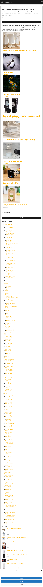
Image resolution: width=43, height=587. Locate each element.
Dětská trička (8, 419)
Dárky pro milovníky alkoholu (10, 279)
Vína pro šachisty (8, 449)
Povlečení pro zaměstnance (10, 513)
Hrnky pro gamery (8, 410)
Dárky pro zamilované (9, 300)
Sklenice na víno (10, 257)
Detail (7, 52)
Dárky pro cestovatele (9, 277)
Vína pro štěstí (8, 356)
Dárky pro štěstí (7, 334)
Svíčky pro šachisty (8, 445)
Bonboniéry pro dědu (9, 377)
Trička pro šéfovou (8, 470)
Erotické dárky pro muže (10, 303)
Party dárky (7, 314)
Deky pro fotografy (8, 396)
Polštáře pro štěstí (8, 344)
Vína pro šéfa (7, 460)
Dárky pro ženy (6, 291)
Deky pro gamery (8, 409)
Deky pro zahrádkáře (9, 495)
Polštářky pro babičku (9, 366)
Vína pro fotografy (8, 406)
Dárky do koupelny (8, 228)
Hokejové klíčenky (8, 426)
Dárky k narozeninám (9, 270)
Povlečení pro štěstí (8, 346)
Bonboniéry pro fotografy (9, 395)
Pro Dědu (5, 376)
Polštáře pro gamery (9, 413)
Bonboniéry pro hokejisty (9, 423)
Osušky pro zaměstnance (10, 511)
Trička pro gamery (8, 417)
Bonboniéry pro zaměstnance (10, 505)
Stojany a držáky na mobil (11, 322)
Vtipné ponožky (8, 332)
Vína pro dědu (7, 392)
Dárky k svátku (8, 273)
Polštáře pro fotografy (9, 400)
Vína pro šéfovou (8, 472)
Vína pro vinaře (8, 490)
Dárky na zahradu (8, 230)
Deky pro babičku (8, 362)
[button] (41, 570)
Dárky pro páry (6, 290)
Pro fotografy (6, 393)
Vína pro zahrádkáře (8, 502)
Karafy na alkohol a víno (10, 250)
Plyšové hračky (9, 286)
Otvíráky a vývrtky (9, 253)
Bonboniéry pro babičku (9, 359)
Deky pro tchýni (8, 476)
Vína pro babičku (8, 375)
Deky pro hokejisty (8, 425)
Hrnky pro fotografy (8, 397)
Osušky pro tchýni (8, 479)
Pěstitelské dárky (8, 316)
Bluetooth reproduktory (10, 320)
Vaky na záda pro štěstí (9, 354)
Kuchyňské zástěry (9, 251)
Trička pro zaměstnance (9, 519)
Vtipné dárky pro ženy (10, 330)
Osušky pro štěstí (8, 343)
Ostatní (6, 342)
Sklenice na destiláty (11, 256)
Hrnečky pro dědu (8, 382)
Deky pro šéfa (7, 453)
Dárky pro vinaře (8, 281)
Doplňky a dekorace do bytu (10, 237)
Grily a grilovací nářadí (10, 233)
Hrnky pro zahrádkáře (9, 496)
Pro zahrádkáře (7, 492)
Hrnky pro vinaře (8, 486)
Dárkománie (4, 1)
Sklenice (7, 254)
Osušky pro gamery (8, 412)
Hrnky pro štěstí (8, 340)
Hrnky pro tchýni (8, 478)
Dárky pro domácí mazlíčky (10, 236)
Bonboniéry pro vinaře (9, 483)
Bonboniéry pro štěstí (9, 337)
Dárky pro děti (6, 283)
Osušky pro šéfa (8, 456)
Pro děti (37, 1)
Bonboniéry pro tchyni (9, 475)
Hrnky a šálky (8, 248)
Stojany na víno (9, 259)
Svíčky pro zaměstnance (9, 516)
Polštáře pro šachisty (9, 442)
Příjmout (21, 578)
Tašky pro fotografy (8, 403)
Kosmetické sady (8, 309)
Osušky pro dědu (8, 383)
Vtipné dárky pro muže (10, 329)
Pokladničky (8, 244)
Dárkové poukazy (8, 299)
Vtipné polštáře (9, 246)
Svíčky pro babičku (8, 367)
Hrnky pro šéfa (8, 455)
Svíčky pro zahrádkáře (9, 501)
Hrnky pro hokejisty (8, 428)
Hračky (6, 284)
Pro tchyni (6, 473)
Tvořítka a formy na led (10, 263)
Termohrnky (10, 261)
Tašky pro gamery (8, 416)
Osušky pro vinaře (8, 488)
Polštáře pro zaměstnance (10, 512)
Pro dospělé (31, 1)
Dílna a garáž (8, 231)
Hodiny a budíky (9, 240)
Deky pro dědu (7, 380)
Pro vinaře (6, 482)
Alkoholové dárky (8, 294)
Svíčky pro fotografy (8, 402)
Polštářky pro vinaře (8, 489)
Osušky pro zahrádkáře (9, 498)
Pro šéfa (5, 450)
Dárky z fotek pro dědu (9, 379)
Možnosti (21, 584)
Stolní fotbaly (7, 326)
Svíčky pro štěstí (8, 349)
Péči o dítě (5, 523)
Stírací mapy (7, 324)
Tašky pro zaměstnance (9, 518)
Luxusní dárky (7, 311)
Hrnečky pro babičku (9, 363)
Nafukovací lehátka (9, 234)
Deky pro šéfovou (8, 465)
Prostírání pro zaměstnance (10, 515)
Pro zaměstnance (7, 503)
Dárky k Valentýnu (8, 274)
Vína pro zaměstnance (9, 522)
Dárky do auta (7, 226)
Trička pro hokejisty (8, 432)
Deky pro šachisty (8, 438)
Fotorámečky (8, 238)
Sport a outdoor (8, 323)
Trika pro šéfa (7, 459)
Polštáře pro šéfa (8, 458)
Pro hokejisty (6, 422)
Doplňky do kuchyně (8, 247)
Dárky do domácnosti (8, 224)
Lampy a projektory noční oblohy (12, 243)
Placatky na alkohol (8, 317)
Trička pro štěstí (8, 350)
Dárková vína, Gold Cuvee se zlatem (11, 297)
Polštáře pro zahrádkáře (9, 499)
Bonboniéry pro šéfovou (9, 463)
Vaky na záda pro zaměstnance (11, 521)
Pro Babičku (6, 357)
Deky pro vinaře (8, 485)
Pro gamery (6, 407)
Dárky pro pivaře (8, 280)
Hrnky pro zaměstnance (9, 508)
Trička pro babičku (8, 373)
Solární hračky (8, 287)
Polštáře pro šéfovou (9, 469)
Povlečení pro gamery (9, 415)
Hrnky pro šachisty (8, 439)
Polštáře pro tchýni (8, 480)
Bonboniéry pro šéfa (8, 452)
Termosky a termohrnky (10, 260)
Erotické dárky (7, 301)
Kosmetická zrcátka (10, 241)
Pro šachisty (6, 435)
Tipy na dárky (6, 293)
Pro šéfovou (6, 462)
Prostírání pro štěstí (8, 347)
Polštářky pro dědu (8, 385)
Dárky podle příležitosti (8, 269)
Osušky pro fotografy (9, 399)
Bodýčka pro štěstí (8, 336)
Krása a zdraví (7, 310)
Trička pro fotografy (21, 1)
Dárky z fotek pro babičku (9, 360)
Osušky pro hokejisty (9, 429)
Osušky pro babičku (8, 364)
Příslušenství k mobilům (9, 319)
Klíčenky (6, 307)
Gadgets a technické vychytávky (11, 306)
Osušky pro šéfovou (8, 468)
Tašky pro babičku (8, 372)
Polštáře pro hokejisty (9, 430)
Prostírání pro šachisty (9, 443)
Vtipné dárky (7, 327)
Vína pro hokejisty (8, 433)
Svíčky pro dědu (8, 386)
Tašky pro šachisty (8, 446)
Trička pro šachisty (8, 448)
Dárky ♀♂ (5, 333)
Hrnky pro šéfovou (8, 466)
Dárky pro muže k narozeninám (12, 271)
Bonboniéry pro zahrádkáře (10, 493)
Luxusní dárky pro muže (10, 313)
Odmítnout (21, 581)
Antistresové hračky (8, 296)
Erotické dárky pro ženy (10, 304)
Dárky (4, 223)
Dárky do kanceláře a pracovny (10, 227)
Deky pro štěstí (8, 339)
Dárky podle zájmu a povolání (9, 276)
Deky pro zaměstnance (9, 506)
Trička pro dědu (8, 390)
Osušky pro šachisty (9, 440)
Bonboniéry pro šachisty (9, 436)
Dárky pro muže (7, 289)
